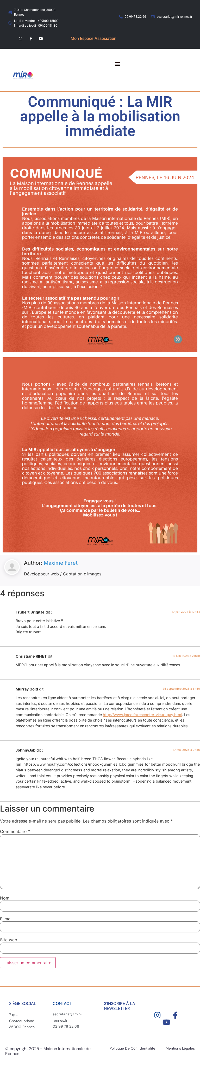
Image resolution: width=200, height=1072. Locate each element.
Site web (8, 940)
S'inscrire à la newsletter (119, 1006)
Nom (4, 898)
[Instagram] (20, 38)
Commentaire (15, 831)
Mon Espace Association (93, 38)
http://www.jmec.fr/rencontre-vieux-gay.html (142, 714)
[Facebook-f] (31, 38)
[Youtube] (41, 38)
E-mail (6, 919)
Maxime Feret (61, 563)
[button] (118, 63)
